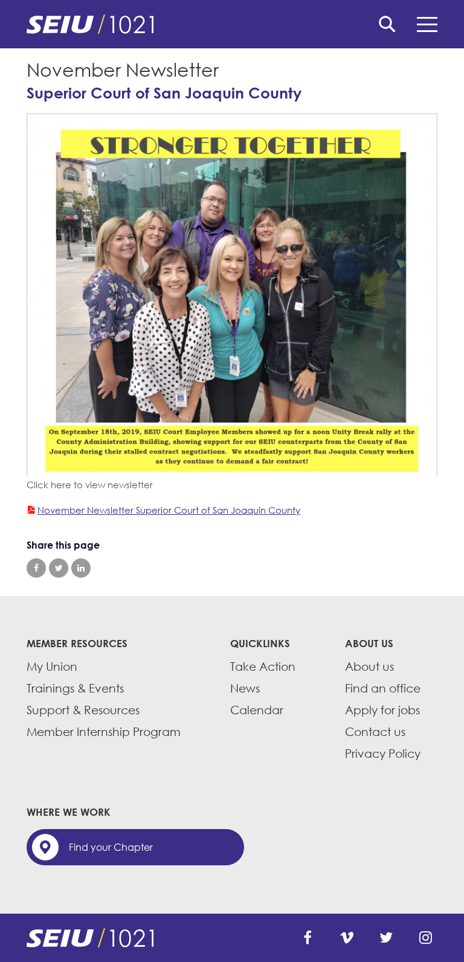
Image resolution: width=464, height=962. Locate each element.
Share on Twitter (58, 568)
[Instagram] (425, 938)
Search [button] (387, 24)
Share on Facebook (36, 568)
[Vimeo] (347, 938)
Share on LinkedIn (81, 568)
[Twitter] (386, 938)
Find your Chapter (111, 847)
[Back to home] (232, 24)
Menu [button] (427, 24)
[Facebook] (307, 938)
